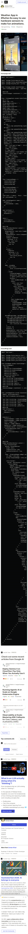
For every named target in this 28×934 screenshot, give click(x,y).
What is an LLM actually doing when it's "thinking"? (12, 781)
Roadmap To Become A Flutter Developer (13, 852)
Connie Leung (9, 709)
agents (5, 696)
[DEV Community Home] (6, 2)
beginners (19, 27)
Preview (14, 749)
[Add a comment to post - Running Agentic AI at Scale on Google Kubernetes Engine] (10, 700)
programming (5, 27)
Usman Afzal (8, 6)
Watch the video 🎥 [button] (7, 811)
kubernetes (18, 696)
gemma (5, 675)
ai (19, 675)
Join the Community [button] (8, 931)
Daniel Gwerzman (10, 663)
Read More (5, 733)
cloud (16, 675)
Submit (6, 749)
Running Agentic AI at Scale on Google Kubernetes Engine (12, 692)
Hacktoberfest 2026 (7, 888)
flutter (13, 27)
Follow (14, 824)
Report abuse (19, 754)
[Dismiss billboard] (26, 897)
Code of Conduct (9, 754)
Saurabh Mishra (10, 684)
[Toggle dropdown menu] (26, 652)
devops (3, 29)
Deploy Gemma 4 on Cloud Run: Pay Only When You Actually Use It (14, 671)
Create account (21, 2)
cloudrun (10, 675)
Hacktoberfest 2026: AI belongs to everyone (11, 879)
